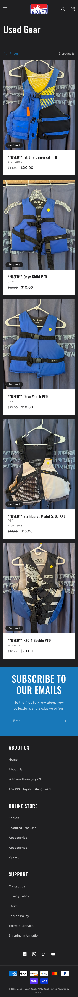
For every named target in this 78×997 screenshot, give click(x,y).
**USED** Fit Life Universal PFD (32, 157)
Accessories (18, 838)
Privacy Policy (19, 896)
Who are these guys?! (25, 779)
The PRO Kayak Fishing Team (30, 789)
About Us (16, 769)
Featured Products (22, 828)
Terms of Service (21, 926)
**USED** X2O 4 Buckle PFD (29, 640)
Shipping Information (24, 935)
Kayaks (14, 857)
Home (13, 759)
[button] (5, 9)
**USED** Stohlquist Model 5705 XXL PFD (36, 518)
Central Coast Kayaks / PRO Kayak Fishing (37, 989)
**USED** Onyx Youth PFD (28, 396)
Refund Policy (19, 916)
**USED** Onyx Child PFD (27, 277)
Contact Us (17, 886)
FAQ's (13, 906)
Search (14, 818)
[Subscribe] (64, 721)
